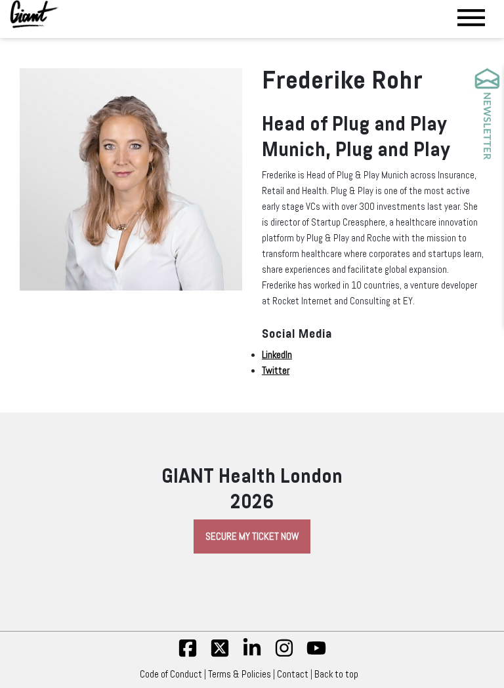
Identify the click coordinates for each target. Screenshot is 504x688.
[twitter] (220, 654)
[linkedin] (252, 654)
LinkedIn (277, 355)
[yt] (316, 654)
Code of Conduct (171, 674)
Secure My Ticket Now (252, 536)
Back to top (336, 674)
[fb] (188, 654)
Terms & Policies (239, 674)
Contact (292, 674)
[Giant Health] (34, 14)
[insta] (284, 654)
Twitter (275, 370)
